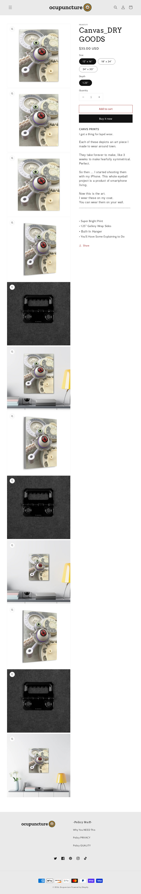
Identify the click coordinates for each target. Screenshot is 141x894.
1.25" (85, 82)
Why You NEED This (84, 829)
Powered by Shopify (79, 887)
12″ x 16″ (88, 61)
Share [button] (86, 245)
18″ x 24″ (106, 61)
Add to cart (106, 108)
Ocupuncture (65, 887)
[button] (10, 7)
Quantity (83, 90)
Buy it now (105, 118)
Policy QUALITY (82, 845)
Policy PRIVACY (81, 837)
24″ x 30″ (88, 69)
